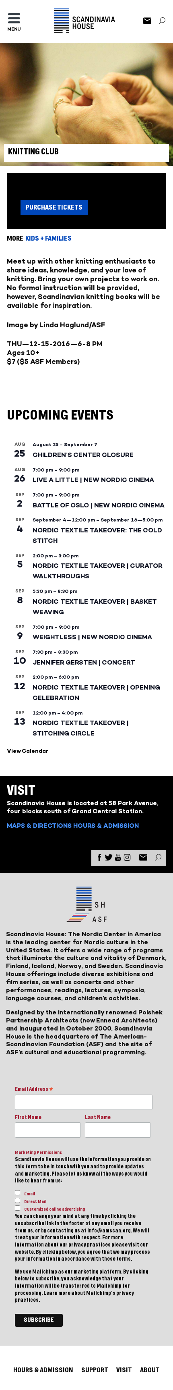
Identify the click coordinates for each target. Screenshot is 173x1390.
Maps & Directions (39, 825)
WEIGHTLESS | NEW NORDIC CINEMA (92, 637)
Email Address (34, 1090)
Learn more (56, 1293)
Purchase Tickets (54, 207)
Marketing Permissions (38, 1152)
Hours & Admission (106, 825)
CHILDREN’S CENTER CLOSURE (83, 455)
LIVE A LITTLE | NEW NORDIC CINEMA (93, 480)
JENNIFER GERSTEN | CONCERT (84, 662)
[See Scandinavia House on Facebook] (99, 859)
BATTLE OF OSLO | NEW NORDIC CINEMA (99, 505)
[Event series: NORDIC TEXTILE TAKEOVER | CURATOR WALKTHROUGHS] (82, 556)
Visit (124, 1370)
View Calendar (27, 751)
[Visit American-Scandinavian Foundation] (86, 918)
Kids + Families (48, 238)
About (150, 1370)
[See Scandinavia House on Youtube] (118, 859)
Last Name (98, 1117)
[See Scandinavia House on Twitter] (109, 859)
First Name (28, 1117)
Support (94, 1370)
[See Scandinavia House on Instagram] (127, 859)
